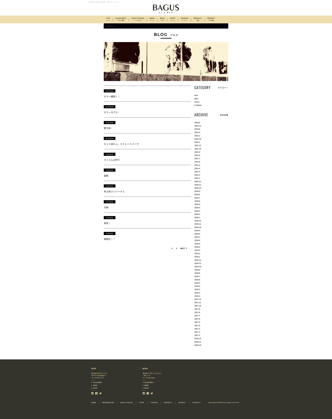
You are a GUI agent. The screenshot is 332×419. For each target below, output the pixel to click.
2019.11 (197, 224)
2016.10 (197, 345)
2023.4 (197, 132)
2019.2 (197, 253)
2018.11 (197, 263)
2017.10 (197, 305)
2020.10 (197, 188)
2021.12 (197, 145)
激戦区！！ (109, 239)
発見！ (107, 223)
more (196, 101)
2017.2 (197, 332)
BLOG (95, 388)
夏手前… (108, 128)
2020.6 (197, 201)
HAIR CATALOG (137, 19)
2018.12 (197, 260)
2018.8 (197, 273)
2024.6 (197, 122)
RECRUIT (211, 19)
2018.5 (197, 282)
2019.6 (197, 240)
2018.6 (197, 279)
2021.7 (197, 158)
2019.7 (197, 237)
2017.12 (197, 299)
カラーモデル (111, 112)
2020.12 (197, 181)
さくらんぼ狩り (112, 159)
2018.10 (197, 266)
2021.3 (197, 171)
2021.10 (197, 148)
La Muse (197, 105)
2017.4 (197, 325)
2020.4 (197, 207)
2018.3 (197, 289)
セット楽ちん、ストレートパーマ (121, 144)
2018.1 (197, 296)
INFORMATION (108, 402)
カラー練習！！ (112, 96)
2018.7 (197, 276)
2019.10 (197, 227)
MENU (95, 385)
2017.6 (197, 318)
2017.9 (197, 309)
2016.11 (197, 341)
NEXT (183, 248)
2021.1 (197, 178)
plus (196, 98)
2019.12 (197, 220)
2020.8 (197, 194)
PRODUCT (197, 19)
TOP (108, 19)
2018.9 (197, 269)
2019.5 (197, 243)
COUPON (184, 19)
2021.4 (197, 168)
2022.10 (197, 139)
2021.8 (197, 155)
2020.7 (197, 197)
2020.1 (197, 217)
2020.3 (197, 211)
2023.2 (197, 135)
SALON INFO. (97, 382)
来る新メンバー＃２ (114, 191)
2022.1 (197, 142)
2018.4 (197, 286)
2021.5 (197, 165)
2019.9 (197, 230)
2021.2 (197, 174)
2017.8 (197, 312)
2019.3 (197, 250)
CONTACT (110, 27)
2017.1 (197, 335)
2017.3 (197, 328)
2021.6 (197, 161)
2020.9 (197, 191)
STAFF (172, 19)
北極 (106, 207)
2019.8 (197, 233)
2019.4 (197, 247)
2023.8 (197, 129)
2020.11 (197, 184)
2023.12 (197, 125)
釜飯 (106, 175)
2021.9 (197, 152)
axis (196, 95)
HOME (93, 402)
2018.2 (197, 292)
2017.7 (197, 315)
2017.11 (197, 302)
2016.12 (197, 338)
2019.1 (197, 256)
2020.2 (197, 214)
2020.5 (197, 204)
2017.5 (197, 322)
